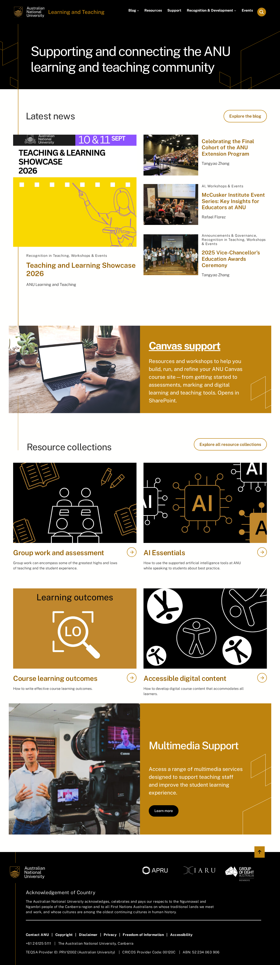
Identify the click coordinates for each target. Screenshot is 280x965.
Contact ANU (37, 935)
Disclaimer (88, 935)
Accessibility (181, 935)
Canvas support (184, 345)
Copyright (64, 935)
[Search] (261, 12)
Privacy (110, 935)
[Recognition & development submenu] (235, 10)
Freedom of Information (143, 935)
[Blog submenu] (138, 10)
